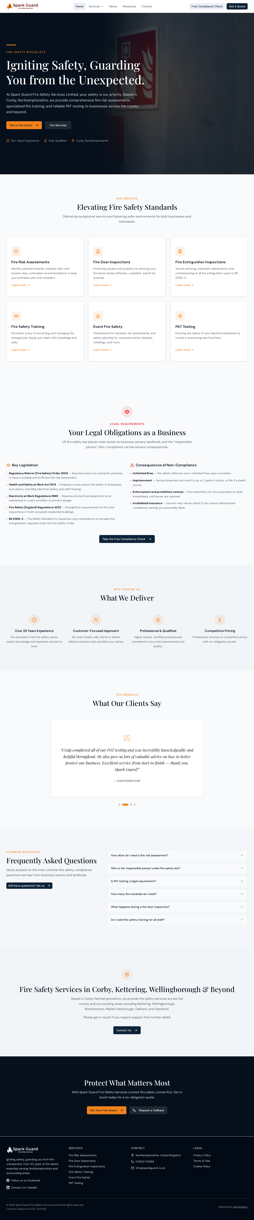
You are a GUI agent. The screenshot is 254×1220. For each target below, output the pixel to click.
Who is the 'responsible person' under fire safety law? (145, 868)
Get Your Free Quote (103, 1110)
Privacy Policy (202, 1155)
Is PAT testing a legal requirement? (133, 881)
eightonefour (240, 1207)
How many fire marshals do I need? (134, 894)
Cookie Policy (201, 1166)
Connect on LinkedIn (24, 1187)
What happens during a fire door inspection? (140, 907)
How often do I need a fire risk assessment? (139, 855)
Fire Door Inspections (82, 1161)
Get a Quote (237, 6)
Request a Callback (151, 1110)
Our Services (58, 125)
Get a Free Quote (21, 125)
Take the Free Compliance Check (123, 539)
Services (94, 6)
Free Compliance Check (207, 6)
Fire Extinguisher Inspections (87, 1166)
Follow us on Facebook (25, 1180)
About (113, 6)
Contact (146, 6)
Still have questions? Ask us (26, 885)
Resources (129, 6)
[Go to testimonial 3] (131, 805)
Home (79, 6)
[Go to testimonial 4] (135, 805)
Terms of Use (201, 1161)
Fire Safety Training (81, 1172)
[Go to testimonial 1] (119, 805)
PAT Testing (76, 1183)
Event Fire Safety (79, 1177)
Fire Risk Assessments (83, 1155)
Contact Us (123, 1030)
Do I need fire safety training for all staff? (138, 919)
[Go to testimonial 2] (125, 805)
